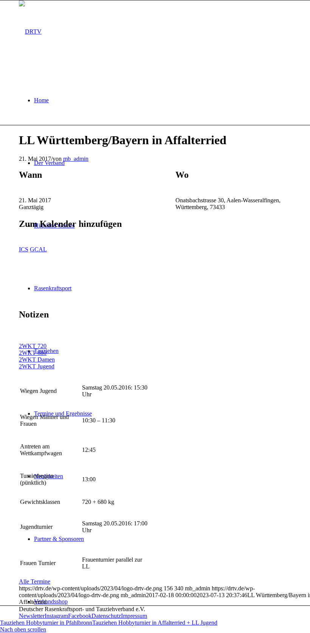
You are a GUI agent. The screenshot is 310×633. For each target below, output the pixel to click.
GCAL (38, 249)
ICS (23, 249)
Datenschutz (106, 616)
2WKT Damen (37, 359)
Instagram (56, 616)
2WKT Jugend (36, 366)
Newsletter (32, 616)
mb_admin (75, 159)
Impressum (134, 616)
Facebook (79, 616)
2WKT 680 (32, 353)
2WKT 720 (32, 346)
